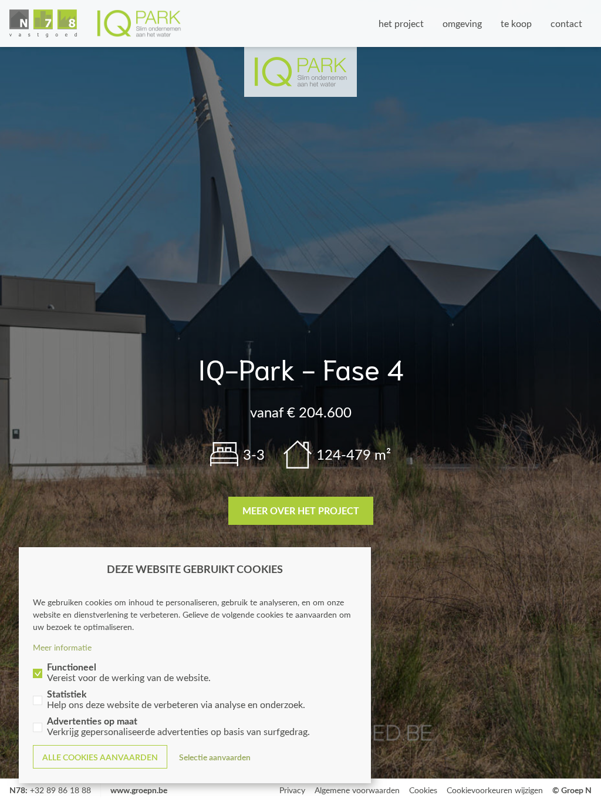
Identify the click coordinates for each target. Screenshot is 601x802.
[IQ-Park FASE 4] (95, 23)
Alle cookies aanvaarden (100, 757)
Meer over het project (300, 510)
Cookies (423, 790)
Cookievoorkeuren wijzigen (495, 790)
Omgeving (462, 23)
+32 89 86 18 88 (60, 790)
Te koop (516, 23)
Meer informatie (62, 647)
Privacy (292, 790)
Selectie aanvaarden (215, 757)
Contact (566, 23)
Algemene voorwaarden (357, 790)
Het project (401, 23)
